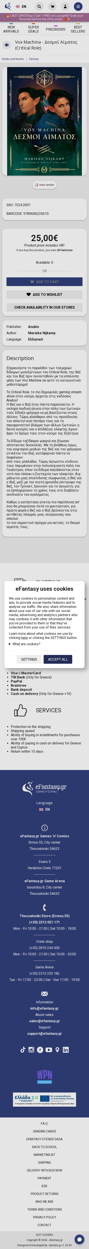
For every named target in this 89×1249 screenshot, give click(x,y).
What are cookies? (26, 644)
